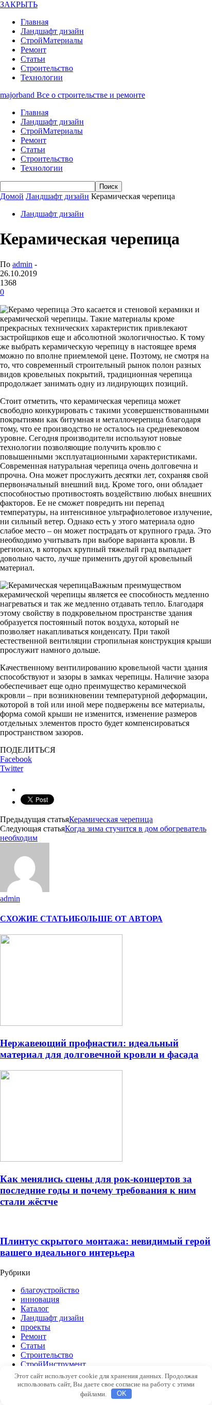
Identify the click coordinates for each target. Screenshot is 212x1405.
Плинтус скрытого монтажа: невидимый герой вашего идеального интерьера (105, 1247)
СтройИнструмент (53, 1364)
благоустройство (50, 1290)
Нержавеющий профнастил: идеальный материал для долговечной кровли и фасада (99, 1049)
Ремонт (33, 49)
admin (22, 264)
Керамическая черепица (111, 819)
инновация (40, 1299)
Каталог (35, 1308)
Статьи (33, 59)
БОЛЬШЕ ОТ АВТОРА (119, 918)
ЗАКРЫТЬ (19, 4)
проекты (35, 1327)
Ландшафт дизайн (52, 31)
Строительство (47, 68)
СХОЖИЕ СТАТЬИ (37, 918)
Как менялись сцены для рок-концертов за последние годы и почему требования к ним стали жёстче (98, 1190)
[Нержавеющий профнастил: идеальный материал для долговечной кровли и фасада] (61, 1023)
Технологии (42, 77)
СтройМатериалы (52, 40)
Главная (34, 21)
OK (122, 1393)
